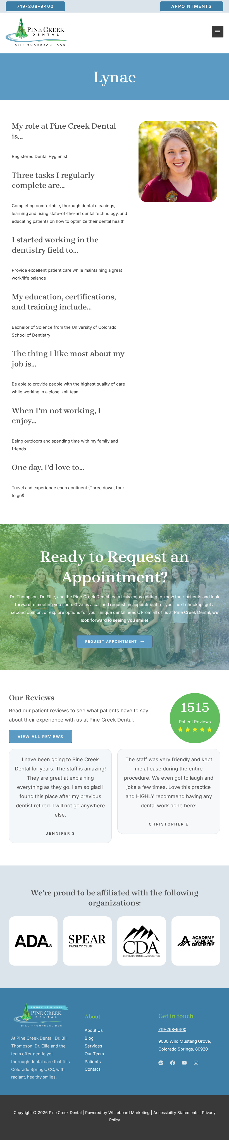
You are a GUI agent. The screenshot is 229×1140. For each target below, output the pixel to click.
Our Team (94, 1053)
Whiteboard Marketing (129, 1112)
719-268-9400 (172, 1029)
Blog (89, 1038)
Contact (92, 1069)
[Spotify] (160, 1062)
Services (93, 1046)
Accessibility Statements (175, 1112)
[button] (35, 6)
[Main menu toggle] (218, 32)
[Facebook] (172, 1062)
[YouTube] (184, 1062)
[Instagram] (196, 1062)
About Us (94, 1030)
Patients (93, 1061)
